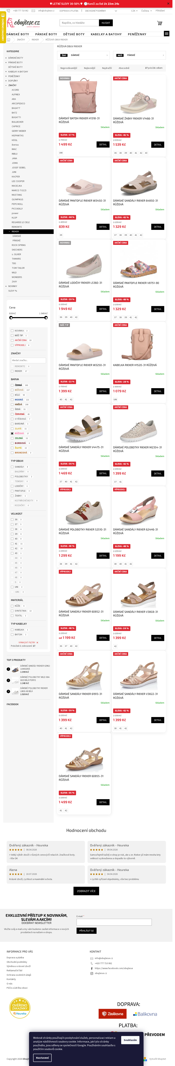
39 (18, 534)
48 (18, 577)
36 (18, 519)
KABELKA (21, 629)
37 (18, 524)
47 (18, 572)
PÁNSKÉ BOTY (15, 62)
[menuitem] (17, 34)
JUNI (14, 172)
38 (18, 529)
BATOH (20, 634)
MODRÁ (22, 399)
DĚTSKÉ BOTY (15, 67)
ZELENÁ (21, 438)
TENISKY (21, 481)
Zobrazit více (86, 891)
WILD (14, 272)
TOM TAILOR (18, 268)
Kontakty (11, 979)
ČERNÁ (21, 385)
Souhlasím (130, 1040)
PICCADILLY (17, 208)
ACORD (15, 90)
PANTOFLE (22, 491)
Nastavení (42, 1058)
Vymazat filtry (27, 642)
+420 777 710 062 (103, 963)
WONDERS (17, 277)
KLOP (14, 217)
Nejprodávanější (68, 68)
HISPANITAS (18, 135)
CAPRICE (16, 126)
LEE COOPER (18, 181)
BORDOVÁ (22, 443)
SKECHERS (17, 250)
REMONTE (17, 227)
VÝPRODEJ (22, 345)
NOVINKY (12, 286)
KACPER (16, 176)
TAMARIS (16, 259)
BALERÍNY (21, 471)
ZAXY (14, 281)
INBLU (14, 154)
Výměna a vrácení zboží (19, 966)
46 (18, 567)
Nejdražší (107, 68)
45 (18, 563)
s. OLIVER (16, 254)
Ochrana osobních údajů (19, 975)
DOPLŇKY (13, 80)
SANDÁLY (21, 467)
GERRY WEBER (19, 131)
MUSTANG (17, 195)
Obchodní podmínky (95, 10)
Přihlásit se (86, 930)
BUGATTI (16, 117)
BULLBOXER (17, 122)
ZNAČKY (12, 85)
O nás (9, 983)
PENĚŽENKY (14, 76)
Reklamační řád (14, 970)
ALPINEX (16, 94)
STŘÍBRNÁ (22, 419)
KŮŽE (19, 606)
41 (18, 543)
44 (18, 558)
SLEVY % (12, 291)
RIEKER (15, 231)
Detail (103, 144)
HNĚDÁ (21, 404)
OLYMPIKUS (17, 199)
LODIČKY (21, 486)
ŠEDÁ (20, 409)
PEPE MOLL (17, 204)
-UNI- (19, 592)
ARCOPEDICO (18, 103)
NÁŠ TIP (20, 335)
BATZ (14, 113)
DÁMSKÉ (17, 236)
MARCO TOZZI (19, 190)
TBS (14, 263)
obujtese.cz (101, 973)
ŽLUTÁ (21, 448)
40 (18, 538)
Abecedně (124, 68)
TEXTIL (20, 615)
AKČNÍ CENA (23, 340)
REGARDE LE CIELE (21, 222)
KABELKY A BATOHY (18, 71)
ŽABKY (20, 496)
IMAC (14, 149)
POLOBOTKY (23, 476)
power (15, 213)
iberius (15, 145)
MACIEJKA (17, 186)
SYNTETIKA (23, 611)
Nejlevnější (89, 68)
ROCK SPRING (19, 245)
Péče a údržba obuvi (17, 988)
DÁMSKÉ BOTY (15, 58)
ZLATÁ (20, 428)
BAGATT (16, 108)
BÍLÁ (20, 395)
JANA (14, 158)
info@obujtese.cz (104, 958)
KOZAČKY (22, 505)
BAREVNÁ (21, 423)
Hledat (106, 22)
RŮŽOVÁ (22, 433)
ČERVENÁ (22, 414)
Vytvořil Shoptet (157, 1059)
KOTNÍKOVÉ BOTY (26, 500)
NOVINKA (21, 330)
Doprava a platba (69, 10)
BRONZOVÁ (23, 452)
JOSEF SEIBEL (19, 167)
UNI (18, 587)
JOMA (15, 163)
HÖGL (14, 140)
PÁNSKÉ (17, 240)
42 (18, 548)
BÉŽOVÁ (22, 390)
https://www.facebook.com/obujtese (114, 968)
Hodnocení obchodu (86, 830)
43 (18, 553)
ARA (14, 99)
